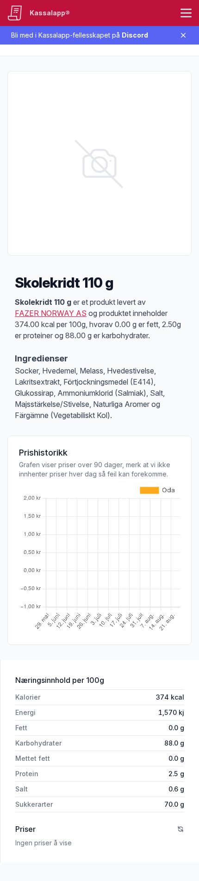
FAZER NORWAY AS (51, 313)
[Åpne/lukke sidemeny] (186, 13)
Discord (135, 35)
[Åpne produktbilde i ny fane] (99, 163)
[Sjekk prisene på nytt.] (180, 829)
